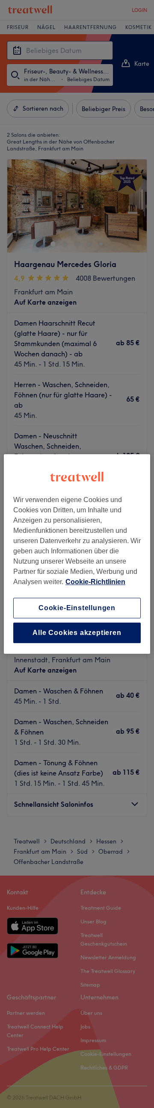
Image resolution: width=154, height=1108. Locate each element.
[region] (77, 554)
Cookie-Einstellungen (77, 607)
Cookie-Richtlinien (95, 581)
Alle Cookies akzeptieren (77, 632)
